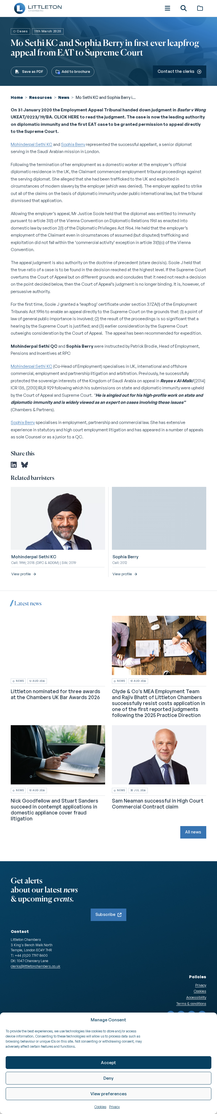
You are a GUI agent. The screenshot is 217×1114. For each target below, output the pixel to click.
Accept (108, 1062)
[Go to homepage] (37, 8)
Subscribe (106, 914)
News (64, 97)
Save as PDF (32, 71)
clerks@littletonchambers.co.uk (35, 966)
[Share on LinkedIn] (14, 464)
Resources (40, 97)
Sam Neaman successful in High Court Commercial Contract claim (157, 803)
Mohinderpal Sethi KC (31, 144)
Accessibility (196, 997)
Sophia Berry (73, 144)
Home (17, 97)
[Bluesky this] (24, 464)
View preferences (108, 1093)
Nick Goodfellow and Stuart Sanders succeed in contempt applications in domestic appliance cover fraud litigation (54, 809)
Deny (108, 1078)
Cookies (100, 1107)
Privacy (114, 1107)
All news (193, 831)
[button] (167, 8)
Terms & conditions (191, 1003)
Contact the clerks (176, 71)
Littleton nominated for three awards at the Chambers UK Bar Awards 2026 (55, 694)
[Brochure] (200, 8)
